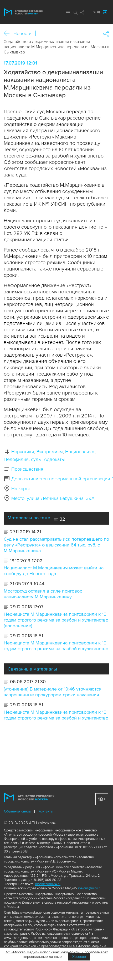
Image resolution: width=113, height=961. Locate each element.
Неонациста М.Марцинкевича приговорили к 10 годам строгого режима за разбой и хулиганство (56, 646)
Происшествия (27, 469)
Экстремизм (50, 452)
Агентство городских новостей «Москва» (23, 12)
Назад (8, 33)
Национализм (80, 452)
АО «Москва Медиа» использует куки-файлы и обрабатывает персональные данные (57, 954)
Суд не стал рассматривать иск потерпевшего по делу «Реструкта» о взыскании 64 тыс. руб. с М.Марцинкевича (56, 545)
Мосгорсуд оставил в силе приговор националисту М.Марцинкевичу (43, 594)
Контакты (45, 811)
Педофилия (16, 459)
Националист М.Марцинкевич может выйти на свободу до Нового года (54, 570)
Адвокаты (54, 459)
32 (61, 519)
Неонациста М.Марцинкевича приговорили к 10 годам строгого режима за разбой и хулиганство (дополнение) (56, 620)
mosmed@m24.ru (47, 884)
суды (36, 459)
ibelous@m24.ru (89, 888)
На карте (20, 488)
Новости (22, 33)
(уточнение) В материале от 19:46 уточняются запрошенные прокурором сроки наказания (52, 692)
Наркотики (22, 452)
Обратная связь (17, 811)
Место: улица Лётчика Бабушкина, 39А (53, 498)
